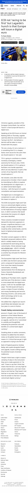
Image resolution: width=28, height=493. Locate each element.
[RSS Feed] (15, 410)
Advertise (3, 464)
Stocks (16, 431)
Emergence (18, 452)
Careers (3, 462)
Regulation (4, 431)
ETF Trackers (18, 425)
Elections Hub (4, 435)
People (16, 450)
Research (3, 444)
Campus (3, 452)
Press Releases (5, 437)
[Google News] (12, 410)
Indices (16, 421)
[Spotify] (24, 406)
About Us (3, 458)
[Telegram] (17, 406)
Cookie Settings (11, 484)
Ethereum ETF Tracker (20, 429)
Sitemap (3, 476)
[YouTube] (21, 406)
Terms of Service (18, 483)
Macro (2, 427)
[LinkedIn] (6, 406)
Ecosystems (4, 425)
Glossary (3, 450)
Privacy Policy (8, 483)
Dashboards (18, 417)
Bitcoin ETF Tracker (20, 427)
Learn (2, 448)
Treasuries (17, 433)
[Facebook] (14, 406)
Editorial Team (4, 460)
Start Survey (21, 92)
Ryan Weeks (7, 36)
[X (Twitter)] (3, 406)
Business (3, 419)
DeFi (2, 423)
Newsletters (18, 446)
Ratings (17, 435)
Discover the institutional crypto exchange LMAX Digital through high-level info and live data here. (14, 2)
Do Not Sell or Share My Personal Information (14, 485)
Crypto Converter (19, 423)
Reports (3, 446)
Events (16, 448)
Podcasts (17, 444)
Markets (3, 429)
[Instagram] (10, 406)
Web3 (2, 433)
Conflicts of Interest (6, 470)
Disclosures (4, 472)
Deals (2, 421)
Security (3, 474)
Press (2, 466)
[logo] (2, 5)
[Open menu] (27, 5)
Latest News (4, 417)
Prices (16, 419)
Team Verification (5, 468)
